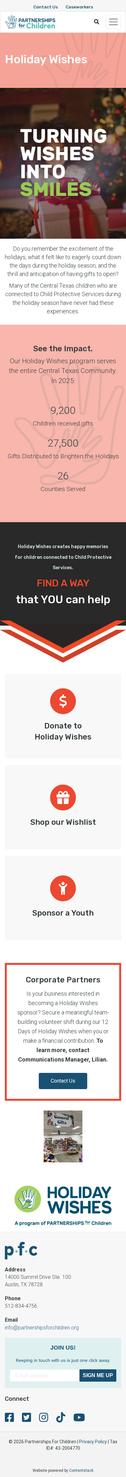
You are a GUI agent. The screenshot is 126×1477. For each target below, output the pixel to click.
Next (117, 1137)
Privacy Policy (93, 1441)
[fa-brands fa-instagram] (43, 1419)
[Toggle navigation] (113, 22)
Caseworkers (79, 7)
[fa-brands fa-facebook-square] (9, 1419)
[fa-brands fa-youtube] (79, 1419)
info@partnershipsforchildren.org (42, 1328)
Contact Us (45, 7)
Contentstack (81, 1470)
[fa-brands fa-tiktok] (60, 1419)
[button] (96, 21)
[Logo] (30, 21)
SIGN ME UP (98, 1375)
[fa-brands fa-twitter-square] (26, 1419)
